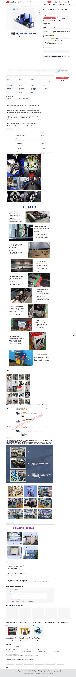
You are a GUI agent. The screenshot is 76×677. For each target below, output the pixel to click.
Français (27, 671)
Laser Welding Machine (25, 648)
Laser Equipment (21, 6)
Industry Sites (43, 670)
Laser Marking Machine (25, 649)
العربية (42, 671)
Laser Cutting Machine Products (50, 663)
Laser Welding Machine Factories (39, 663)
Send (13, 601)
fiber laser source (8, 648)
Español (20, 671)
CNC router (55, 649)
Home (7, 6)
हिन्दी (49, 671)
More (7, 667)
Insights (60, 670)
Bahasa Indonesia (62, 671)
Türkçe (55, 671)
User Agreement (43, 673)
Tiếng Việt (58, 671)
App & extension (59, 4)
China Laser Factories (19, 663)
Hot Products (16, 670)
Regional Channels (48, 670)
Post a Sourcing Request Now (30, 601)
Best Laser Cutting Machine (60, 663)
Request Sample (59, 20)
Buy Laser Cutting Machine (10, 665)
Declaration (47, 673)
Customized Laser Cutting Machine (31, 665)
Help (54, 4)
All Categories (9, 4)
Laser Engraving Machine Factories (28, 663)
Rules (69, 4)
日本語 (47, 671)
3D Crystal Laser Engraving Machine (43, 649)
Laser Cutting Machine (26, 6)
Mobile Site (57, 670)
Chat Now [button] (63, 18)
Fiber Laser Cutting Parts (9, 651)
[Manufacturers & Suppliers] (11, 2)
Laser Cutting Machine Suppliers (20, 665)
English (17, 671)
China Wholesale (34, 670)
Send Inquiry (50, 18)
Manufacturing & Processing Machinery (13, 6)
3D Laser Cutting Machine (20, 659)
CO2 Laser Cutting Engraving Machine (11, 649)
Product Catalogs (18, 646)
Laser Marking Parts (56, 651)
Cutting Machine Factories (10, 663)
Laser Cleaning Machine (41, 648)
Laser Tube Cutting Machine (11, 659)
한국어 (45, 671)
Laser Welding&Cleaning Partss (26, 651)
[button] (51, 72)
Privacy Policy (51, 673)
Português (23, 671)
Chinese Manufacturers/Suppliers (27, 670)
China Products (21, 670)
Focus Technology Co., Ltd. (32, 673)
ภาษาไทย (52, 671)
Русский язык (30, 671)
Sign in (69, 2)
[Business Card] (68, 73)
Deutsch (36, 671)
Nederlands (39, 671)
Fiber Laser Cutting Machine (33, 6)
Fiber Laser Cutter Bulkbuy (50, 665)
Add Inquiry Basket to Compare (24, 36)
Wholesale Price (39, 670)
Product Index (53, 670)
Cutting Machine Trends (41, 665)
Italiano (34, 671)
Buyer (49, 4)
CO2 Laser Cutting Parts (41, 651)
